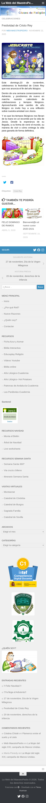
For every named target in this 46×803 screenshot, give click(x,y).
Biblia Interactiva (12, 348)
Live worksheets (12, 449)
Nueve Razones (12, 314)
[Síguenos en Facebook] (38, 249)
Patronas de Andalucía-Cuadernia (21, 385)
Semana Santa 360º (14, 464)
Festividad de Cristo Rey (16, 708)
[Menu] (43, 3)
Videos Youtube (12, 360)
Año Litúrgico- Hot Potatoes (18, 379)
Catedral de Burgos (14, 504)
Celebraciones (11, 18)
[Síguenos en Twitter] (34, 249)
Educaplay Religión (14, 354)
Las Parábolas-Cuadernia (17, 392)
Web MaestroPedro (16, 31)
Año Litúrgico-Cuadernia (16, 373)
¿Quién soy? (10, 320)
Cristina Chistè (11, 733)
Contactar (9, 326)
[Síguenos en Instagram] (42, 249)
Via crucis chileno (13, 470)
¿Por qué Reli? (11, 307)
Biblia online (10, 367)
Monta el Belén (11, 436)
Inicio (6, 301)
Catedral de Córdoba (14, 498)
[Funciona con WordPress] (19, 787)
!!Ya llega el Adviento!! (15, 692)
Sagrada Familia (12, 511)
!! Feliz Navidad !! (12, 686)
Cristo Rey (18, 191)
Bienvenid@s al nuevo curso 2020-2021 (31, 225)
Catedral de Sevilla (13, 517)
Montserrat (9, 492)
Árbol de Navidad (12, 442)
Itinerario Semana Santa (16, 476)
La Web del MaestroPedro (18, 3)
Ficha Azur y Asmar (14, 341)
